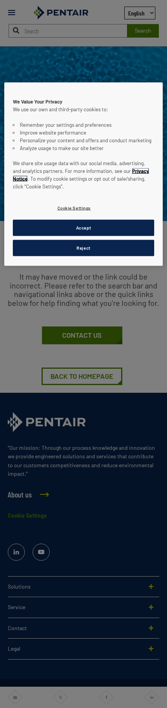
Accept (83, 227)
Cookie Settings (74, 208)
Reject (83, 247)
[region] (83, 174)
